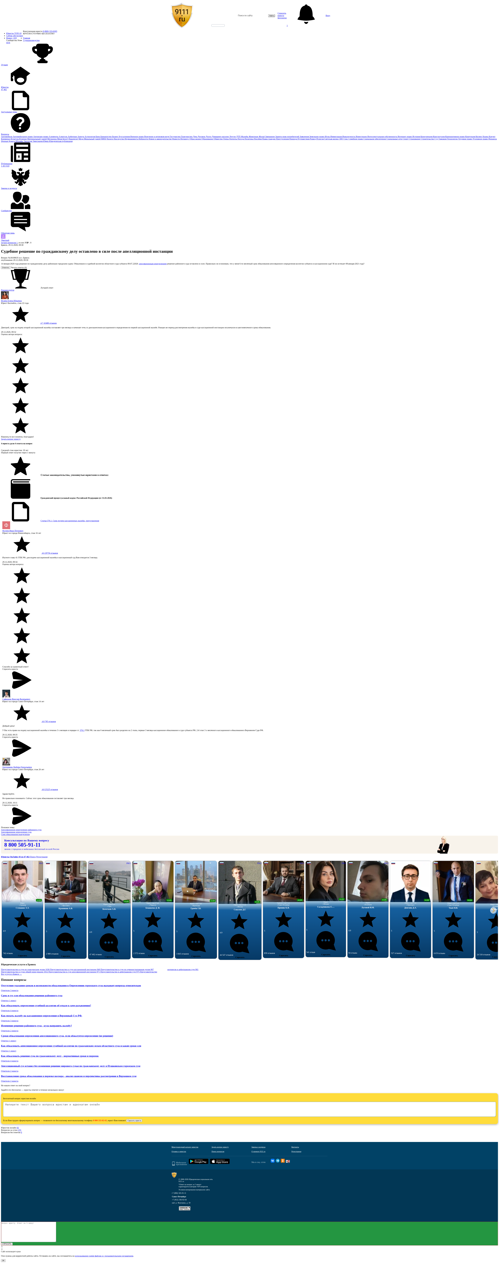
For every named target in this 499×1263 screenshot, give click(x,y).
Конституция (439, 136)
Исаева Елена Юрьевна (11, 301)
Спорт (406, 139)
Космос (479, 136)
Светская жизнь (331, 139)
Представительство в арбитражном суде (119, 972)
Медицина (52, 139)
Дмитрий (5, 240)
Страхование (415, 139)
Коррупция (470, 136)
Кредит (492, 136)
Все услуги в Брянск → (11, 974)
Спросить (22, 955)
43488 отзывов (48, 323)
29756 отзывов (49, 553)
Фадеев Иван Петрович (12, 531)
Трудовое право (465, 139)
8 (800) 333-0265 (50, 31)
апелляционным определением (153, 264)
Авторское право (41, 136)
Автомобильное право (23, 136)
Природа (293, 139)
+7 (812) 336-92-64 (179, 1200)
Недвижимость (132, 139)
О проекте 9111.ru (258, 1151)
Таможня (442, 139)
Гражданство (187, 136)
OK (3, 1261)
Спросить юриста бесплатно (282, 15)
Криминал (6, 139)
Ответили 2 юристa (9, 1031)
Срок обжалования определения (15, 834)
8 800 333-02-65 (100, 1120)
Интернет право (405, 136)
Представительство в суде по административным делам (127, 969)
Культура (15, 139)
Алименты (54, 136)
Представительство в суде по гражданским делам (25, 969)
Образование (208, 139)
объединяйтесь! (218, 25)
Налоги (110, 139)
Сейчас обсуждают (14, 36)
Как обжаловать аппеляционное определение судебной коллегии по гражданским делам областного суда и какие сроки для (71, 1045)
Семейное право (356, 139)
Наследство (119, 139)
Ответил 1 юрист (8, 1000)
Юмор (46, 141)
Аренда (81, 136)
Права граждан (269, 139)
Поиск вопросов (218, 1151)
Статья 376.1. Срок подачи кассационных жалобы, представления (70, 521)
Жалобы (245, 136)
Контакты (295, 1147)
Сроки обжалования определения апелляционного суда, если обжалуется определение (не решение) (57, 1035)
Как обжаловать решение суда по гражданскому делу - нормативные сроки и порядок (50, 1056)
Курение (23, 139)
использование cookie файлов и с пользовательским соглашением (104, 1256)
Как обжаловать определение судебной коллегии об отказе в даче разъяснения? (46, 1005)
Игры (327, 136)
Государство (175, 136)
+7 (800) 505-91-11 (179, 1193)
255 (19, 1130)
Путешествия (304, 139)
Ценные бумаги (8, 141)
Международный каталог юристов (185, 1147)
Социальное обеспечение (375, 139)
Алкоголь (63, 136)
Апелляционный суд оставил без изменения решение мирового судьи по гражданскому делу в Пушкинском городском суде (70, 1066)
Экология (28, 141)
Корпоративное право (455, 136)
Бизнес (115, 136)
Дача (195, 136)
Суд (436, 139)
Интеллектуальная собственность (382, 136)
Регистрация (41, 857)
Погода (241, 139)
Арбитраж (72, 136)
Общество (218, 139)
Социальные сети (395, 139)
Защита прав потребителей (287, 136)
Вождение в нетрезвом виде (157, 136)
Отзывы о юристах (179, 1151)
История (416, 136)
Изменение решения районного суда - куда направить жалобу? (36, 1025)
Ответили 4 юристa (9, 1010)
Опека (226, 139)
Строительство (428, 139)
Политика (249, 139)
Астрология (90, 136)
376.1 (82, 730)
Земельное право (317, 136)
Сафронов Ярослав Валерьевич (16, 699)
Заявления (304, 136)
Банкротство (106, 136)
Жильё (262, 136)
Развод (313, 139)
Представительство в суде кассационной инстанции (75, 969)
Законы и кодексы (258, 1147)
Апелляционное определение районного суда (21, 830)
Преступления (282, 139)
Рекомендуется (7, 290)
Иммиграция (336, 136)
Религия (320, 139)
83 (18, 1128)
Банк (98, 136)
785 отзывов (48, 721)
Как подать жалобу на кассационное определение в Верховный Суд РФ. (41, 1015)
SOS (8, 43)
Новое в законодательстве (160, 139)
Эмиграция (38, 141)
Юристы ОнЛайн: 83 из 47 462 (15, 857)
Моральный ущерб (92, 139)
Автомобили (7, 136)
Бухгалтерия (124, 136)
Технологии (452, 139)
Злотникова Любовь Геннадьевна (17, 767)
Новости (176, 139)
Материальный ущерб (37, 139)
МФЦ (104, 139)
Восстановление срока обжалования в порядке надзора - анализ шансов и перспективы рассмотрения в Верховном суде (68, 1076)
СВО (341, 139)
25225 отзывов (49, 789)
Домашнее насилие (220, 136)
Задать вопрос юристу (11, 439)
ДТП (238, 136)
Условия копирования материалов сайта (194, 1190)
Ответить (5, 268)
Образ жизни (195, 139)
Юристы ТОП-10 (13, 33)
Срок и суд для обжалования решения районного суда (31, 995)
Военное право (137, 136)
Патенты (233, 139)
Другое (232, 136)
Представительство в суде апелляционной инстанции (74, 972)
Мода (81, 139)
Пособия (258, 139)
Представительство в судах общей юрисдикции (24, 972)
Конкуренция (427, 136)
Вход (328, 15)
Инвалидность (349, 136)
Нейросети (144, 139)
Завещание (270, 136)
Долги (209, 136)
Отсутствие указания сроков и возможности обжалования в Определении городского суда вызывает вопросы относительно (71, 985)
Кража (486, 136)
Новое (11, 38)
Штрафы (19, 141)
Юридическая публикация (61, 141)
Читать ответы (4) (19, 267)
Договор (202, 136)
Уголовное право (480, 139)
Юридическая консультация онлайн (216, 28)
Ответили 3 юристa (9, 990)
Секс (346, 139)
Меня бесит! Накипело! (68, 139)
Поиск (33, 857)
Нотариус (184, 139)
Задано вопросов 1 (9, 243)
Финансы (492, 139)
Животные (254, 136)
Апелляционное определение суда (16, 832)
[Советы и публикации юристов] (182, 15)
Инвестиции (361, 136)
